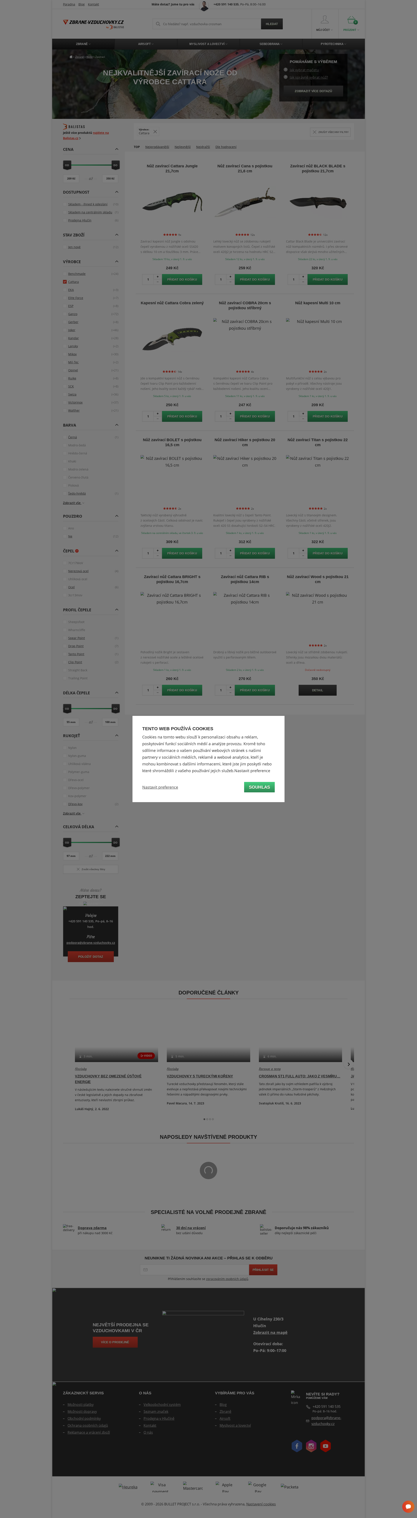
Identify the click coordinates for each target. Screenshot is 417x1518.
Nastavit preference (160, 787)
